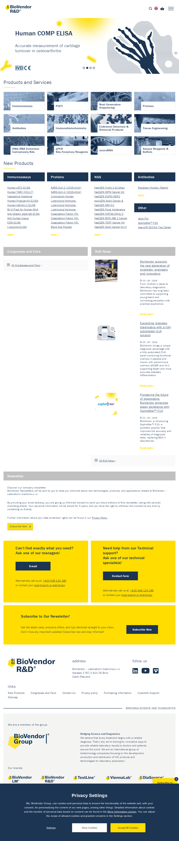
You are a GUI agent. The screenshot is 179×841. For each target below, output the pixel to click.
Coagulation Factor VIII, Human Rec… (65, 214)
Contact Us (68, 693)
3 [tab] (91, 68)
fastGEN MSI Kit (104, 205)
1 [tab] (84, 68)
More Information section (122, 811)
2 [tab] (87, 68)
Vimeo (156, 670)
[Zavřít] (176, 779)
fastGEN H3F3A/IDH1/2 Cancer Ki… (108, 214)
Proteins (57, 177)
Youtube (145, 670)
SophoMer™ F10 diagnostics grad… (149, 223)
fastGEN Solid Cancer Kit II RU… (110, 227)
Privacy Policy (99, 517)
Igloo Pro (143, 218)
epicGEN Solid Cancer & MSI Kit (108, 201)
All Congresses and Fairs (26, 265)
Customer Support (148, 693)
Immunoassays (19, 177)
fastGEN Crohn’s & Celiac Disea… (109, 188)
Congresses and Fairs (23, 251)
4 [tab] (94, 68)
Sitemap (13, 697)
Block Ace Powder (61, 227)
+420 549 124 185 (54, 580)
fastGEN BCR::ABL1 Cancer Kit (110, 218)
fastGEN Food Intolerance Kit (109, 210)
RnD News (103, 251)
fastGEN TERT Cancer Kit (109, 222)
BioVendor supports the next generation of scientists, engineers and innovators (155, 268)
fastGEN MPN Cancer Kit (109, 192)
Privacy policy (89, 693)
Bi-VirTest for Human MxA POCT (22, 210)
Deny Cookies (89, 827)
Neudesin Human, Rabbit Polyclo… (153, 188)
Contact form (120, 576)
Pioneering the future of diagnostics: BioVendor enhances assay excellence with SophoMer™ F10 (154, 403)
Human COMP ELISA (89, 46)
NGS (97, 177)
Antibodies (146, 177)
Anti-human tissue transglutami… (17, 218)
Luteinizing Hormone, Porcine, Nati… (63, 201)
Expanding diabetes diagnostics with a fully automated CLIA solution (155, 329)
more (10, 234)
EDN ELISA (13, 222)
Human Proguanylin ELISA (22, 200)
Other (142, 208)
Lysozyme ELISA (16, 227)
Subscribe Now (18, 526)
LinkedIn (135, 670)
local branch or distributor (49, 585)
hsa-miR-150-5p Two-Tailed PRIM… (154, 227)
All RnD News (107, 460)
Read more (146, 314)
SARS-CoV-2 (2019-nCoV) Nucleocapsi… (66, 188)
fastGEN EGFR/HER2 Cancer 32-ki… (107, 197)
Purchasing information (117, 693)
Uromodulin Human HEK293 (62, 197)
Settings (51, 827)
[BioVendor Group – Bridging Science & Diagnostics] (28, 741)
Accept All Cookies (128, 827)
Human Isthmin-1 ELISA (21, 205)
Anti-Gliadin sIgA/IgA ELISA (23, 214)
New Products (16, 693)
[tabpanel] (89, 46)
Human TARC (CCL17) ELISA (20, 192)
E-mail (33, 566)
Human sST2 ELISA (18, 187)
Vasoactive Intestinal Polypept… (19, 197)
